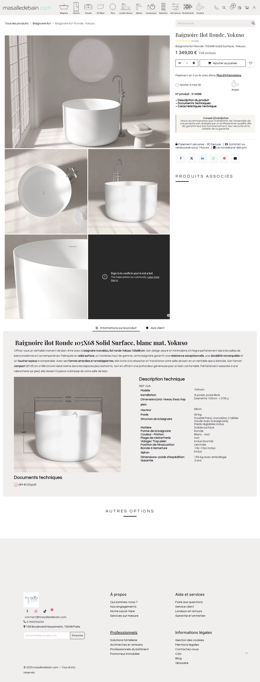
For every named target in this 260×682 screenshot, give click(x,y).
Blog (178, 658)
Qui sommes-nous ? (124, 602)
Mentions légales (187, 644)
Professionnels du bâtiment (129, 649)
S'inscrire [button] (77, 635)
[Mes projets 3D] (239, 7)
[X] (191, 158)
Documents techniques (193, 103)
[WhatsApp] (213, 158)
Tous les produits (17, 23)
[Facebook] (180, 158)
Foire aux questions (189, 602)
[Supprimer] (179, 63)
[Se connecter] (254, 7)
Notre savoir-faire (122, 611)
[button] (224, 7)
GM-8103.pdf (27, 484)
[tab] (116, 327)
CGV (178, 653)
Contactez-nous (187, 649)
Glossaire (181, 662)
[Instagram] (36, 611)
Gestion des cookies (189, 640)
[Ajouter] (194, 63)
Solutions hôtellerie (123, 640)
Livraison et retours (188, 611)
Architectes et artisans (126, 644)
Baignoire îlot (42, 23)
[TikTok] (45, 611)
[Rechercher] (253, 23)
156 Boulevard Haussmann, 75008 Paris (52, 626)
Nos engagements (123, 606)
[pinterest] (52, 611)
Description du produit (192, 100)
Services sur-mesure (124, 615)
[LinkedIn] (202, 158)
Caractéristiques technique (196, 106)
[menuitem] (64, 8)
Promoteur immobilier (125, 653)
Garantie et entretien (190, 615)
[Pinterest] (224, 158)
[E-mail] (235, 158)
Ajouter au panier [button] (224, 63)
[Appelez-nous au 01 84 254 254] (216, 8)
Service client (184, 606)
